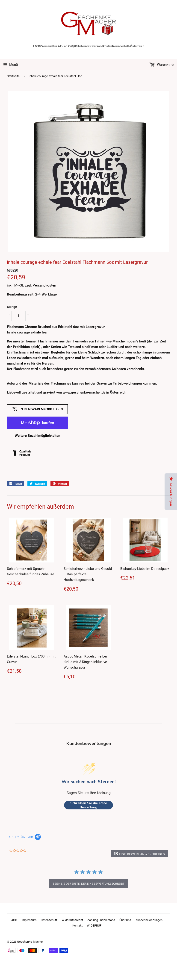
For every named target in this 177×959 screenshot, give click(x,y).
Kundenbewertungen (149, 920)
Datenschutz (49, 920)
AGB (14, 920)
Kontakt (77, 925)
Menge (12, 307)
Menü (13, 65)
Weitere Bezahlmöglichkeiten (37, 436)
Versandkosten (44, 285)
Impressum (28, 920)
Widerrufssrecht (72, 920)
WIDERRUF (94, 925)
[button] (139, 853)
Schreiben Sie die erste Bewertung (88, 805)
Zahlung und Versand (101, 920)
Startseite (13, 76)
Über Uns (125, 920)
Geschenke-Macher (30, 941)
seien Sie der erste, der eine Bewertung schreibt (88, 884)
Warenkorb (165, 65)
